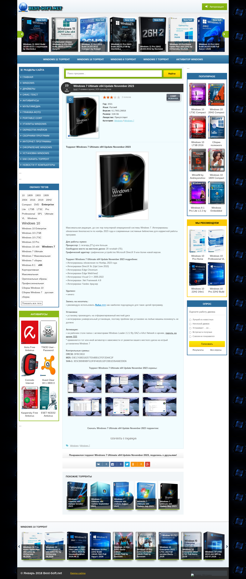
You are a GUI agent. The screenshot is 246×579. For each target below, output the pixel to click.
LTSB (31, 209)
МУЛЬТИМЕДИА (31, 106)
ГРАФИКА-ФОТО (32, 112)
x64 (40, 265)
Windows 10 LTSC (31, 237)
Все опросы (216, 350)
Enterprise (48, 204)
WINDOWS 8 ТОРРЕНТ (123, 59)
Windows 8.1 (28, 265)
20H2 (49, 200)
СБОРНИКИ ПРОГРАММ (36, 135)
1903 (38, 195)
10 (23, 195)
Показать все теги (32, 303)
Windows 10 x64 (30, 246)
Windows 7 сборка (32, 260)
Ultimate (49, 213)
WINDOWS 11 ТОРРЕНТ (56, 59)
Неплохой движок (201, 324)
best (75, 89)
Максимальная (30, 274)
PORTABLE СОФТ (32, 118)
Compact (26, 204)
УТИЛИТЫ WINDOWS (34, 124)
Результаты (198, 350)
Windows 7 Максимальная (36, 256)
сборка (25, 297)
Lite (24, 209)
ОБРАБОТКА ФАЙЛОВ (35, 129)
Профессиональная (33, 283)
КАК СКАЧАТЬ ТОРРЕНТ (36, 159)
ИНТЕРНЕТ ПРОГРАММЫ (37, 141)
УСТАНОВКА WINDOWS (36, 153)
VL (23, 218)
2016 (32, 200)
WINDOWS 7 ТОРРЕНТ (156, 59)
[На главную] (42, 6)
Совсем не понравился (204, 336)
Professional (28, 213)
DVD (36, 204)
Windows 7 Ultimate (32, 251)
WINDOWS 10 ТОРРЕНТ (90, 59)
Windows (118, 121)
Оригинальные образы (34, 278)
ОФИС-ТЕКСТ (30, 94)
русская (49, 292)
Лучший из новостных (203, 319)
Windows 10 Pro (30, 242)
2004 (24, 200)
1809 (30, 195)
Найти (172, 73)
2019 (40, 200)
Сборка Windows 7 (32, 292)
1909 (46, 195)
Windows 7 (129, 121)
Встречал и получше (202, 332)
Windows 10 (31, 223)
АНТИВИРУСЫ (31, 100)
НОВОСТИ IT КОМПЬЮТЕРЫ (39, 165)
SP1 (40, 213)
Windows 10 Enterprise (34, 228)
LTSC (40, 209)
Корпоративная (30, 269)
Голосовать (207, 344)
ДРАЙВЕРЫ (29, 88)
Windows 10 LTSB (31, 233)
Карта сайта (78, 573)
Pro (47, 209)
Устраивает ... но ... (202, 328)
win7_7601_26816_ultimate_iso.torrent (123, 439)
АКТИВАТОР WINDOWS (189, 59)
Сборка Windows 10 (33, 287)
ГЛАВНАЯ (28, 77)
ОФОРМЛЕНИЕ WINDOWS (37, 147)
